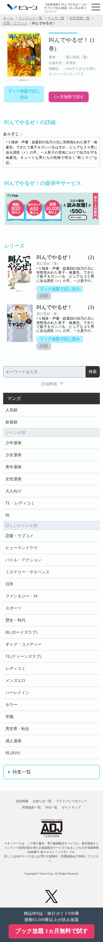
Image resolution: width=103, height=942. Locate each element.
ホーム (8, 18)
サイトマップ (71, 807)
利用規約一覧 (31, 807)
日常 (9, 584)
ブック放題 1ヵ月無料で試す (51, 931)
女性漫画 (13, 479)
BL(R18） (14, 753)
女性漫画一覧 (79, 18)
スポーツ (13, 608)
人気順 (11, 410)
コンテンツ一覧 (30, 18)
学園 (9, 717)
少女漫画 (13, 455)
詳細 (44, 296)
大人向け (13, 491)
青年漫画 (13, 467)
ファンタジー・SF (21, 596)
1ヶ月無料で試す (69, 97)
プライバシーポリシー (71, 801)
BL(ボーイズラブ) (21, 632)
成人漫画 (13, 741)
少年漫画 (13, 443)
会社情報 (22, 801)
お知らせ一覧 (42, 801)
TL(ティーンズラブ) (23, 656)
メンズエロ (15, 680)
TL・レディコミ (20, 503)
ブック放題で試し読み (24, 94)
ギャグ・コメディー (23, 644)
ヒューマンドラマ (21, 548)
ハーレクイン (17, 692)
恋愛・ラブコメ (15, 23)
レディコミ (15, 668)
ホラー (11, 705)
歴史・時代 (15, 620)
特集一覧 (22, 771)
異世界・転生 (17, 729)
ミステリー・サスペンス (27, 572)
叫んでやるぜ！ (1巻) (72, 44)
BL (8, 515)
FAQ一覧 (51, 807)
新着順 (11, 422)
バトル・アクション (23, 560)
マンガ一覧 (55, 18)
